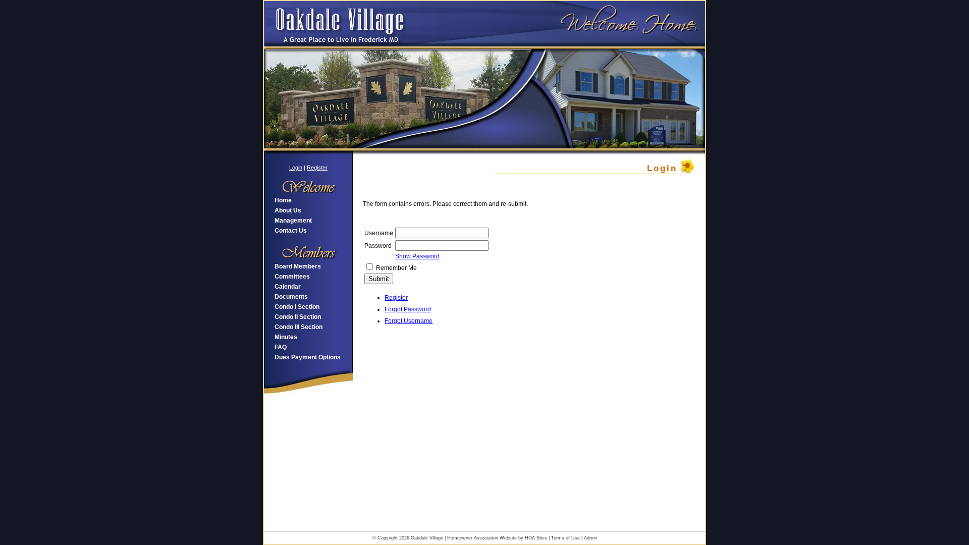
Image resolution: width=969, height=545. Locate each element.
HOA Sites (536, 537)
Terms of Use (565, 537)
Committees (292, 276)
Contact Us (291, 230)
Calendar (288, 286)
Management (293, 220)
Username (378, 233)
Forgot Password (408, 309)
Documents (291, 296)
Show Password (417, 256)
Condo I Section (297, 306)
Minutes (286, 337)
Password (378, 245)
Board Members (298, 266)
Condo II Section (298, 316)
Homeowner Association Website (482, 537)
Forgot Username (409, 320)
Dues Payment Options (308, 357)
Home (283, 200)
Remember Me (396, 267)
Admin (590, 537)
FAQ (281, 347)
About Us (288, 210)
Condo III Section (298, 327)
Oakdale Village (427, 537)
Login (295, 168)
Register (317, 168)
